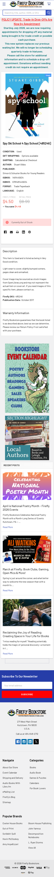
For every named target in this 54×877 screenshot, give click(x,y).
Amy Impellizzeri (10, 844)
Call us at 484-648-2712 (27, 733)
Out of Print (8, 828)
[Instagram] (24, 741)
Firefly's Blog (9, 797)
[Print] (17, 232)
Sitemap (7, 802)
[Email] (11, 232)
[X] (36, 741)
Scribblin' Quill (9, 833)
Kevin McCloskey (11, 839)
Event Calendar (10, 772)
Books (33, 767)
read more (8, 527)
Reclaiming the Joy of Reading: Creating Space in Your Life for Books (26, 634)
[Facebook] (5, 232)
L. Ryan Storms (35, 842)
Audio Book (35, 772)
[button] (27, 378)
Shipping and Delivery (13, 777)
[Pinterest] (29, 232)
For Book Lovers (38, 788)
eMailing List (9, 791)
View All (32, 847)
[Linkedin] (23, 232)
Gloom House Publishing (39, 823)
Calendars (34, 783)
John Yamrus (34, 828)
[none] (27, 106)
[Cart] (49, 4)
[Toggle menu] (4, 4)
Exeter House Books (12, 823)
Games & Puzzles (38, 777)
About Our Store (10, 767)
